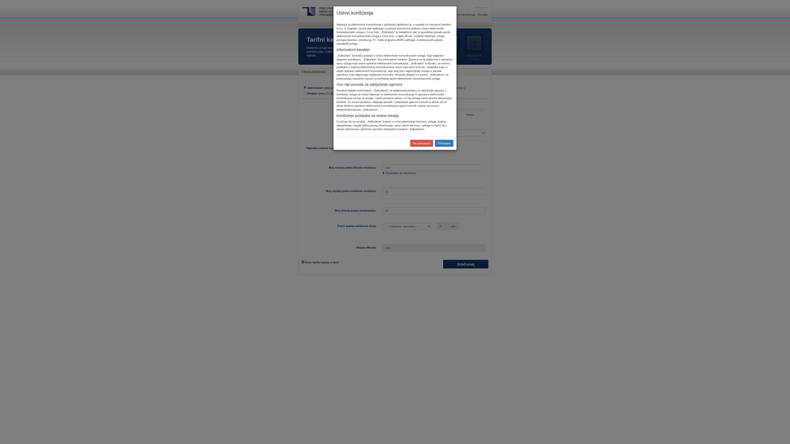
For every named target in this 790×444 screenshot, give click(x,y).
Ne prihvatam (421, 143)
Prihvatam (444, 143)
